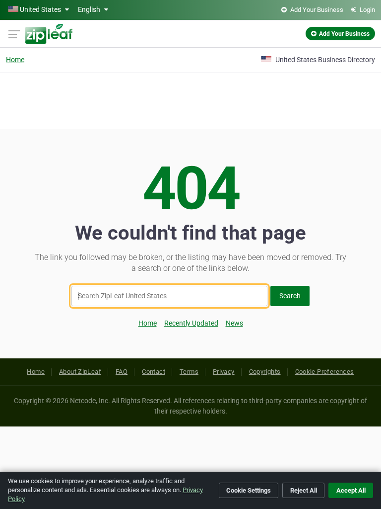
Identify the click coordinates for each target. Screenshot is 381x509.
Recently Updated (191, 323)
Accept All (351, 490)
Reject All (303, 490)
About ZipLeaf (80, 371)
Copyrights (265, 371)
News (234, 323)
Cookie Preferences (324, 371)
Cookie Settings (248, 490)
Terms (189, 371)
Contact (153, 371)
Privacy (224, 371)
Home (15, 60)
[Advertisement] (190, 99)
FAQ (121, 371)
